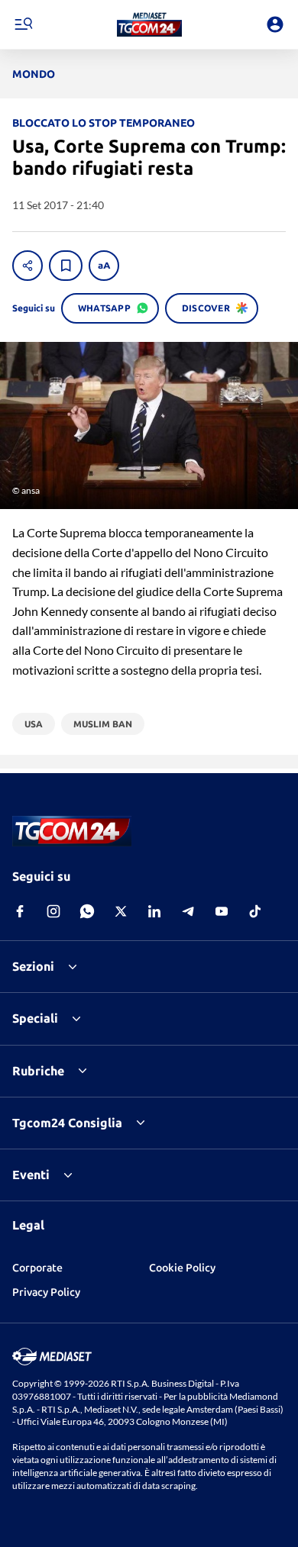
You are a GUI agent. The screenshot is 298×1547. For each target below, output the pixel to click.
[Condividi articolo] (27, 265)
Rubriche (38, 1071)
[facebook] (20, 911)
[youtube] (221, 911)
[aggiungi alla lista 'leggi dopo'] (66, 265)
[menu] (23, 24)
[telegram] (188, 911)
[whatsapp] (87, 911)
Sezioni (33, 966)
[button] (149, 24)
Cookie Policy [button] (182, 1268)
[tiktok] (255, 911)
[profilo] (275, 24)
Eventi (31, 1174)
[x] (120, 911)
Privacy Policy (46, 1292)
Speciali (35, 1018)
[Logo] (149, 24)
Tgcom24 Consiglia (67, 1123)
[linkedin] (154, 911)
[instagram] (53, 911)
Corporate (37, 1268)
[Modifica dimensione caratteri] (104, 265)
